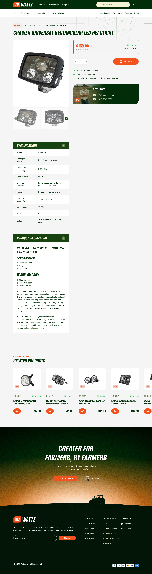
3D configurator (104, 13)
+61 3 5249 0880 (104, 99)
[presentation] (16, 118)
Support (65, 4)
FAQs (105, 524)
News (136, 13)
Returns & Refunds (110, 528)
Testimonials (117, 13)
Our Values (89, 528)
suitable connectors (35, 328)
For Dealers (54, 4)
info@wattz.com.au (105, 95)
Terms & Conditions (111, 538)
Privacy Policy (109, 543)
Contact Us (90, 533)
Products (42, 4)
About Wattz (90, 524)
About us (128, 13)
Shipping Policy (109, 533)
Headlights (17, 25)
